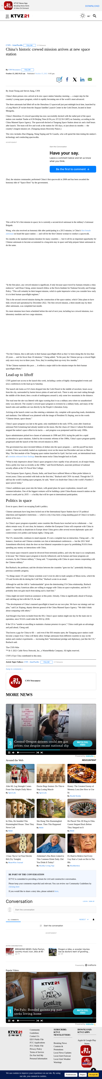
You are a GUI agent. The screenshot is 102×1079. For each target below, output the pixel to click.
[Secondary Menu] (9, 16)
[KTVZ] (22, 16)
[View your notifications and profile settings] (93, 919)
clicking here (14, 887)
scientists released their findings (21, 456)
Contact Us (34, 1036)
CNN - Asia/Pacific (31, 662)
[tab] (13, 919)
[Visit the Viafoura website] (90, 965)
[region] (51, 933)
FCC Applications (37, 1042)
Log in (85, 901)
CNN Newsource (14, 70)
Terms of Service (37, 1052)
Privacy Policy (36, 1049)
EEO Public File (37, 1039)
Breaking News (60, 1043)
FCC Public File (36, 1046)
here (56, 891)
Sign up (91, 901)
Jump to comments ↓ (14, 669)
